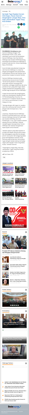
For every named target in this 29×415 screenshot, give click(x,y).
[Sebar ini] (18, 24)
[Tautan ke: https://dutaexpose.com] (26, 232)
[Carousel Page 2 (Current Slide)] (12, 305)
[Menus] (2, 2)
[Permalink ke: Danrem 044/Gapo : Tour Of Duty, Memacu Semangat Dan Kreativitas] (8, 193)
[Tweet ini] (21, 24)
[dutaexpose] (15, 1)
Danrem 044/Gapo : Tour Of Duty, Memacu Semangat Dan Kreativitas (8, 198)
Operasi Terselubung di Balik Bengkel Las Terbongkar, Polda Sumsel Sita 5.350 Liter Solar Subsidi (8, 174)
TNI (3, 26)
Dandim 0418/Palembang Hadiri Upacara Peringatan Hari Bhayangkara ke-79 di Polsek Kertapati (20, 198)
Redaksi (21, 411)
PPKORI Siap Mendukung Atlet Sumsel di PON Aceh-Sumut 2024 (15, 400)
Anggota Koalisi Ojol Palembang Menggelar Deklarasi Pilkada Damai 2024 (14, 301)
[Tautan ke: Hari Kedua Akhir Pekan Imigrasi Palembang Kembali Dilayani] (5, 267)
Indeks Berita (4, 412)
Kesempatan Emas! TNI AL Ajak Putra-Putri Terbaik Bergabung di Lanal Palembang (7, 186)
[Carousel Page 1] (11, 305)
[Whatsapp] (18, 27)
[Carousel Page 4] (16, 305)
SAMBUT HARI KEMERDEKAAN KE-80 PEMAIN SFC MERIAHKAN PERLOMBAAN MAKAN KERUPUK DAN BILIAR (15, 382)
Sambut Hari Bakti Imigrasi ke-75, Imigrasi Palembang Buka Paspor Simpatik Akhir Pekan (18, 273)
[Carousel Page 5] (18, 305)
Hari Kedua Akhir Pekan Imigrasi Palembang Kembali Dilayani (18, 265)
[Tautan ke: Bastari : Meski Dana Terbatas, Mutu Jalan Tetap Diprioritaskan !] (5, 282)
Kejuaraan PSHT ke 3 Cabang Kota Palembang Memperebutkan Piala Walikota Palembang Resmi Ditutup (14, 395)
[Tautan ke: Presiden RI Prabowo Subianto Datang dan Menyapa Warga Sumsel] (14, 242)
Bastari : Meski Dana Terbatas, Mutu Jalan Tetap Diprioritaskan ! (18, 280)
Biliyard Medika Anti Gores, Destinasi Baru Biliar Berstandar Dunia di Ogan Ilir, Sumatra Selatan (15, 391)
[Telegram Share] (24, 24)
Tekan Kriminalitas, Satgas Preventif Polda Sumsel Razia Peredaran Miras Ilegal (20, 174)
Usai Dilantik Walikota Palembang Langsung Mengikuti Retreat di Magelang (18, 257)
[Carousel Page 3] (14, 305)
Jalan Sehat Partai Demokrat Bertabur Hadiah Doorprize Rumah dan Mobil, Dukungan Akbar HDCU (15, 387)
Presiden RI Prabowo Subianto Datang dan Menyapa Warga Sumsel (13, 251)
